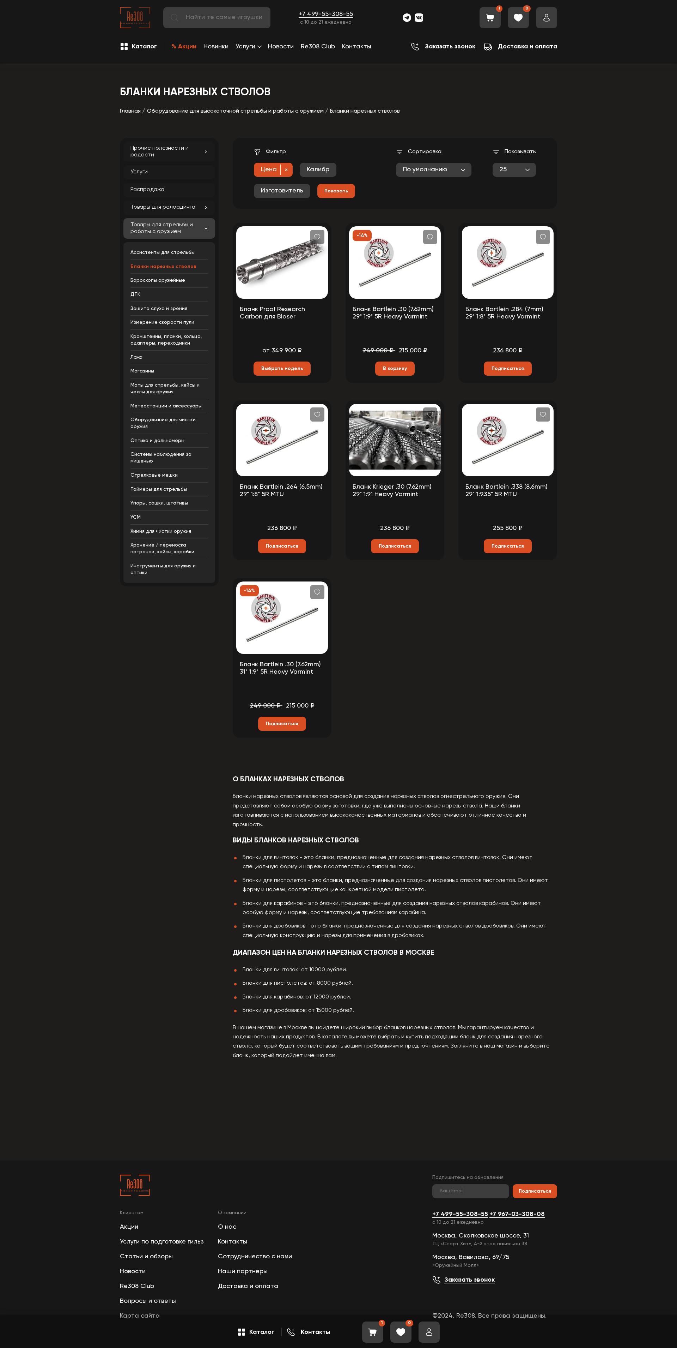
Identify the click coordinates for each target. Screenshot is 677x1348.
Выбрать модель (282, 368)
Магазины (142, 371)
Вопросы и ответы (148, 1301)
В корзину (395, 368)
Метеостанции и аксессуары (166, 406)
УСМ (135, 517)
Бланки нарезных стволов (163, 266)
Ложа (136, 357)
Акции (129, 1227)
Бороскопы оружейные (157, 280)
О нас (227, 1227)
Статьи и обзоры (146, 1256)
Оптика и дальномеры (157, 440)
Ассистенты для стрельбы (162, 252)
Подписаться (535, 1191)
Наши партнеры (243, 1271)
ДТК (135, 294)
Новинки (215, 46)
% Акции (183, 46)
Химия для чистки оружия (160, 531)
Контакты (356, 46)
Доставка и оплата (248, 1286)
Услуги (245, 46)
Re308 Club (318, 46)
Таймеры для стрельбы (158, 489)
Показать (336, 191)
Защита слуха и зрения (158, 308)
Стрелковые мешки (154, 475)
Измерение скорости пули (162, 322)
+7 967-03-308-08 (517, 1214)
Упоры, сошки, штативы (159, 503)
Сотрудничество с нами (255, 1256)
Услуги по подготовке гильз (162, 1242)
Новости (281, 46)
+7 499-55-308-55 (326, 14)
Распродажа (147, 189)
